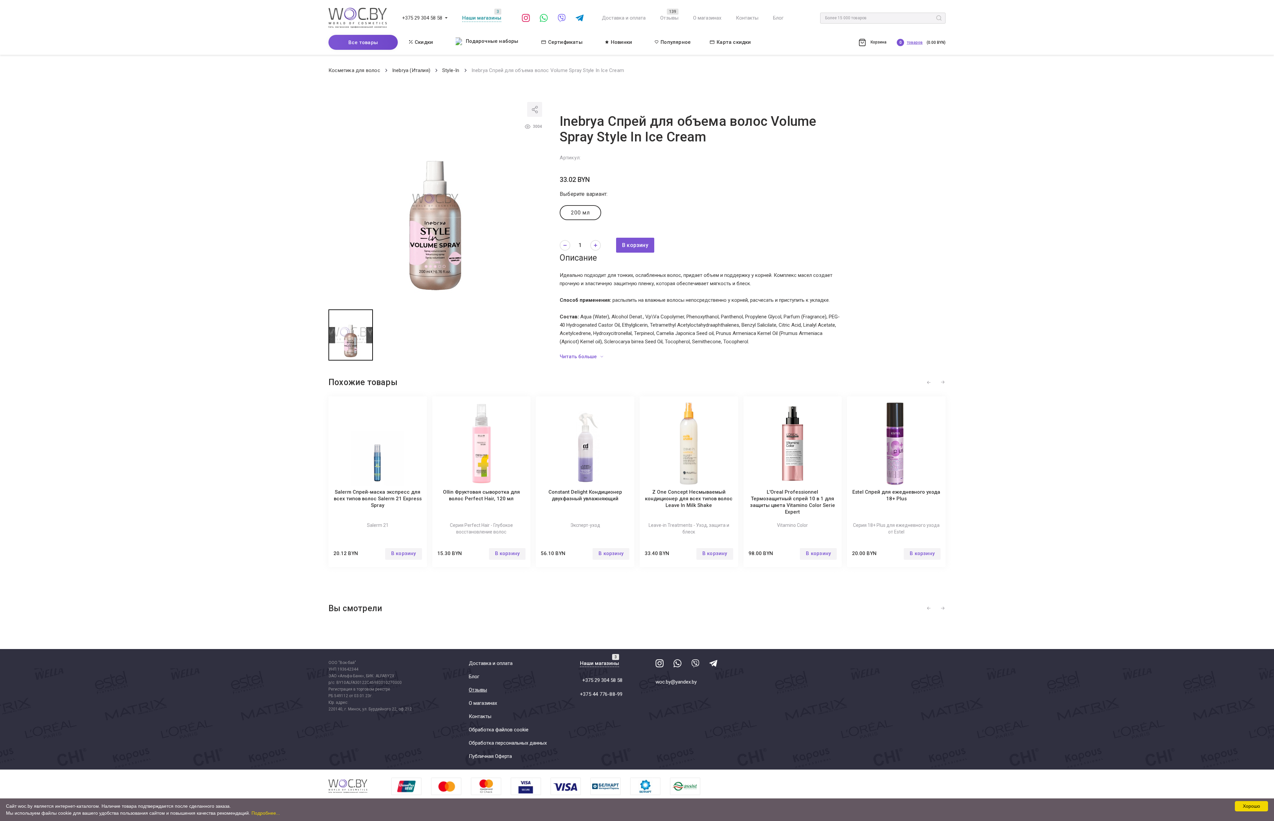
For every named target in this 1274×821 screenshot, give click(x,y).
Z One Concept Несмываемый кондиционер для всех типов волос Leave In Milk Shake (689, 498)
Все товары (363, 42)
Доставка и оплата (624, 18)
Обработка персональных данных (508, 743)
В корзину (635, 245)
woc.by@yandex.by (676, 682)
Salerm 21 (378, 525)
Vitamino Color (792, 525)
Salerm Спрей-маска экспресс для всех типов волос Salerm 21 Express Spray (378, 498)
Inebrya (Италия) (411, 70)
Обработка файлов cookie (499, 730)
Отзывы (669, 18)
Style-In (451, 70)
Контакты (747, 18)
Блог (778, 18)
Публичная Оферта (490, 756)
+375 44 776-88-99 (601, 694)
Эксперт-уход (585, 525)
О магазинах (707, 18)
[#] (446, 18)
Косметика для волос (354, 70)
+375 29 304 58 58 (422, 18)
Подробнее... (265, 813)
